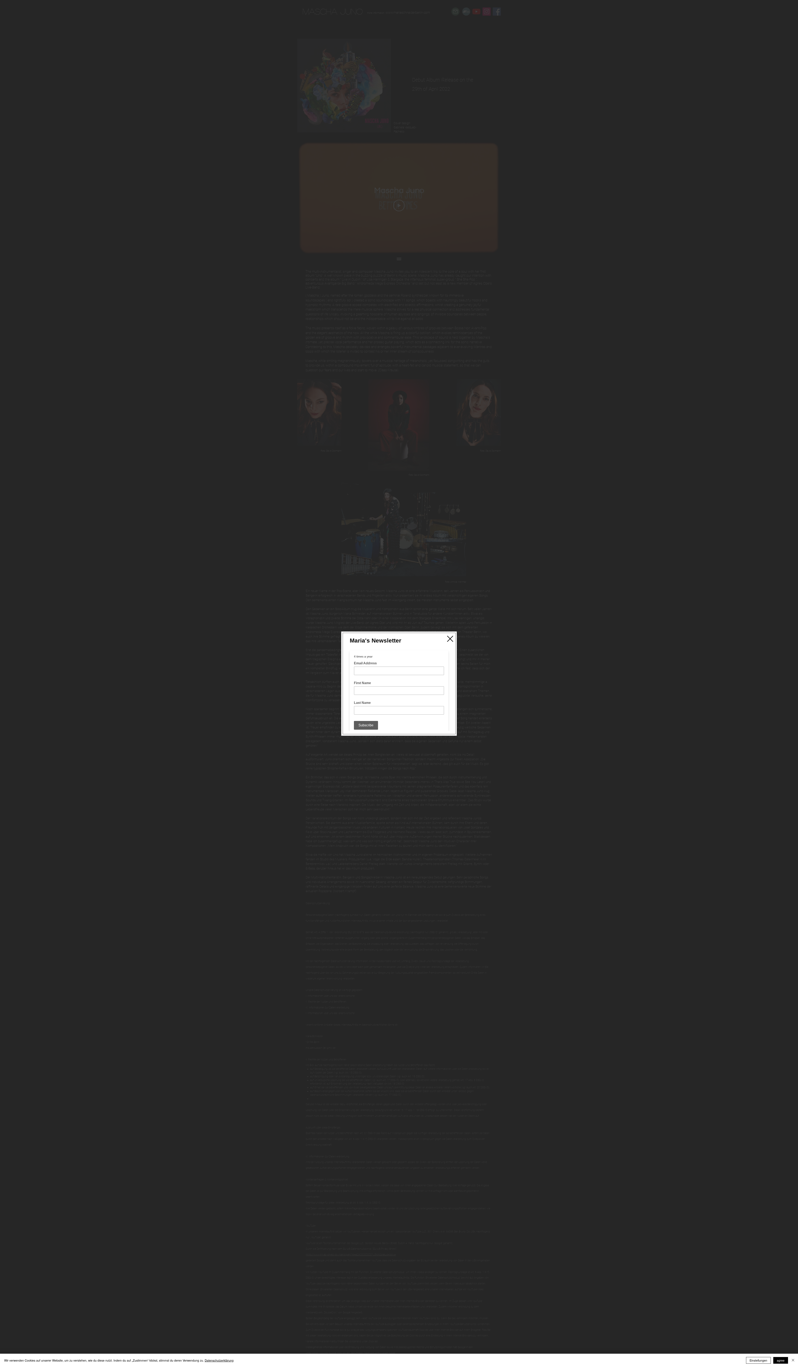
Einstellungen (758, 1360)
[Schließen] (793, 1360)
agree (780, 1360)
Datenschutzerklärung (219, 1360)
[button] (450, 639)
